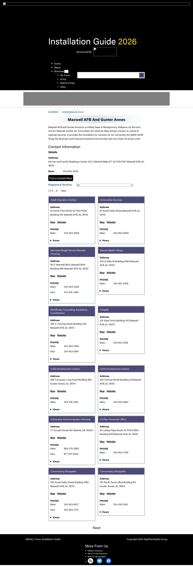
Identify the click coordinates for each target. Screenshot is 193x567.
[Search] (141, 75)
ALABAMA (53, 111)
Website (52, 152)
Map (52, 222)
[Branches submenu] (66, 71)
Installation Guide (82, 40)
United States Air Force (72, 111)
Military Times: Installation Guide (43, 539)
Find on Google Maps (60, 178)
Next (63, 190)
